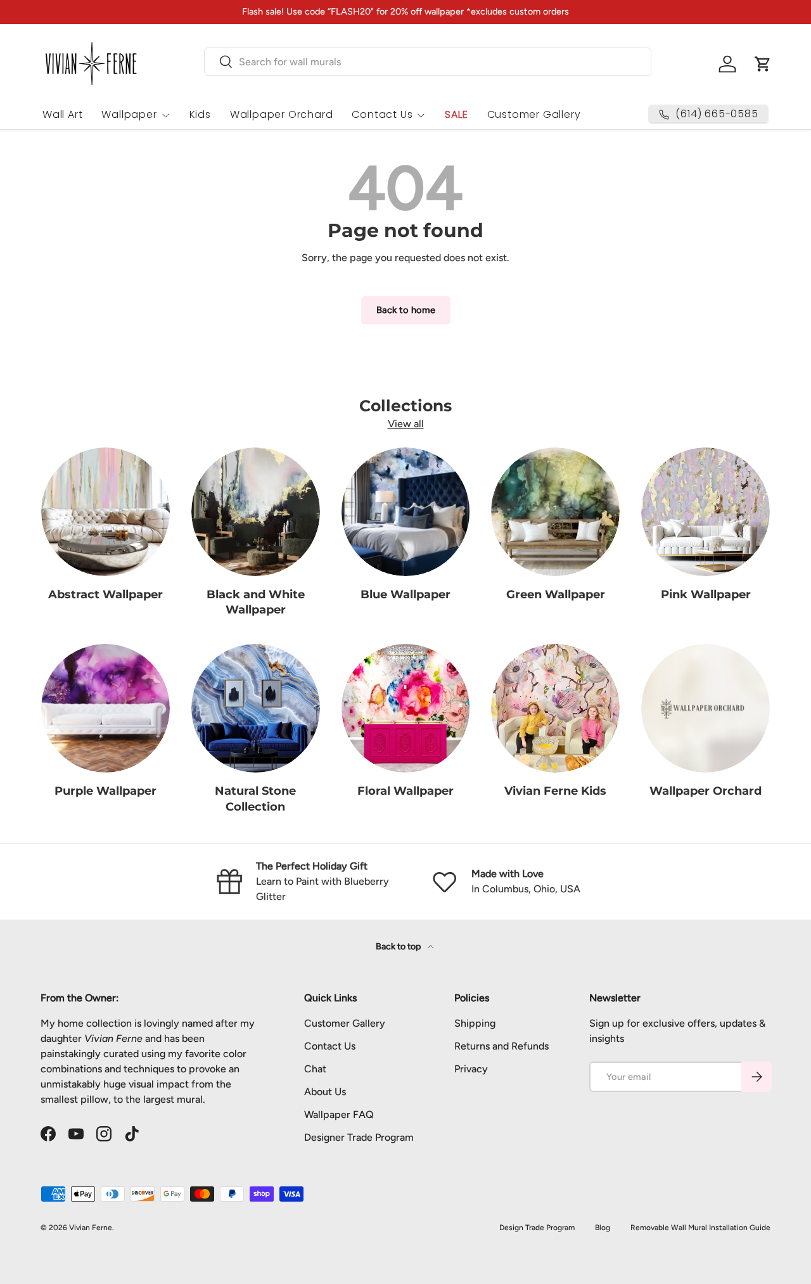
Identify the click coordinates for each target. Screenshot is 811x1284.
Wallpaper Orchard (281, 114)
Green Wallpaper (555, 594)
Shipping (474, 1023)
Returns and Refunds (501, 1046)
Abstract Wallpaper (105, 594)
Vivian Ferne (90, 1227)
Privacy (471, 1069)
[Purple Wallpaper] (105, 708)
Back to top (399, 946)
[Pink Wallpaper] (705, 511)
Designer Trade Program (359, 1137)
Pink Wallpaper (706, 594)
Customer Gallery (534, 114)
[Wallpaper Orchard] (705, 708)
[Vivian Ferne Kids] (555, 708)
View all (406, 424)
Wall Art (62, 114)
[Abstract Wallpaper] (105, 511)
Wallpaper (128, 114)
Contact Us (382, 114)
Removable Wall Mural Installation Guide (700, 1227)
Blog (602, 1227)
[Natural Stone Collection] (255, 708)
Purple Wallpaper (105, 790)
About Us (325, 1092)
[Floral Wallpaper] (406, 708)
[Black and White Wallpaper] (255, 511)
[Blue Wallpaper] (406, 511)
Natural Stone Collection (255, 798)
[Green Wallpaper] (555, 511)
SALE (456, 114)
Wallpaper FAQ (339, 1114)
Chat (315, 1069)
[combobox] (428, 61)
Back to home (405, 310)
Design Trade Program (537, 1227)
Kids (200, 114)
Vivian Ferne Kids (555, 790)
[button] (763, 64)
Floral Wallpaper (405, 790)
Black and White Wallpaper (256, 602)
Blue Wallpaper (405, 594)
